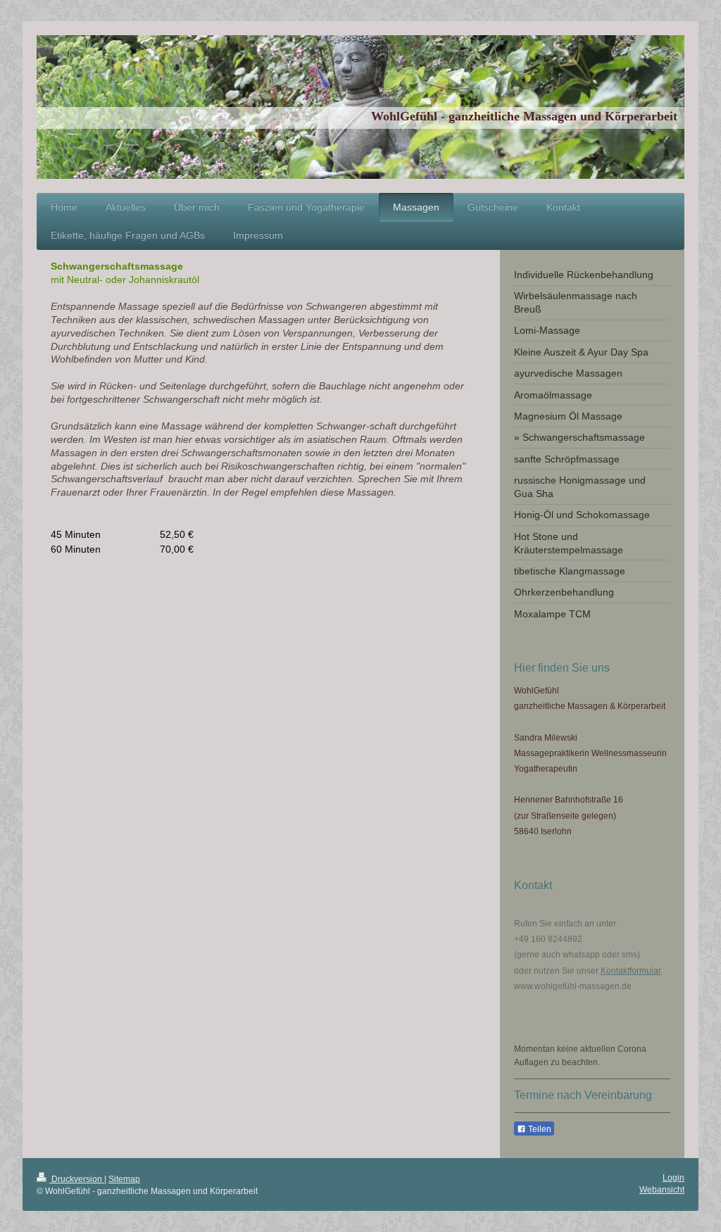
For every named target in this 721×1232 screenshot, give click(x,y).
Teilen (538, 1129)
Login (673, 1178)
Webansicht (661, 1190)
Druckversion (76, 1179)
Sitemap (124, 1179)
